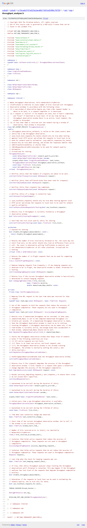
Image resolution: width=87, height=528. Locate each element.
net (65, 10)
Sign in (82, 3)
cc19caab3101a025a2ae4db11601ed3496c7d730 (38, 10)
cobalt (5, 10)
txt (78, 525)
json (83, 525)
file (45, 18)
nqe (70, 10)
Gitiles (13, 525)
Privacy (18, 525)
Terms (24, 525)
